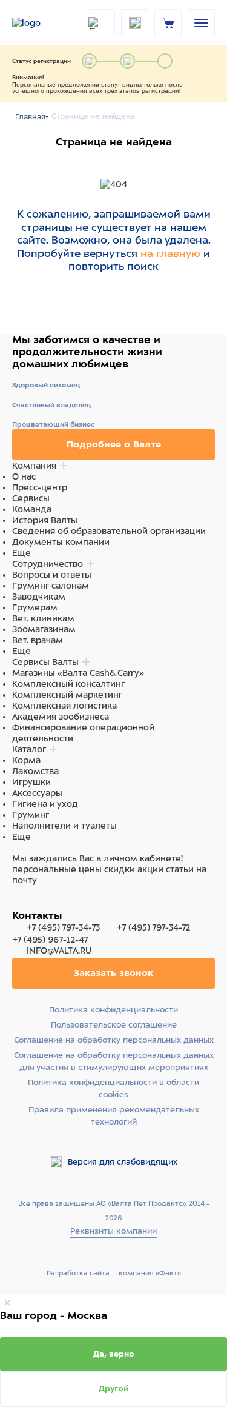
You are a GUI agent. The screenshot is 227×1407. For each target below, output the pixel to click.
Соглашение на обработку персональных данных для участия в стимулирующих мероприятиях (114, 1061)
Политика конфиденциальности (113, 1009)
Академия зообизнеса (60, 716)
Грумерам (35, 607)
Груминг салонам (50, 585)
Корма (26, 760)
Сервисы (31, 498)
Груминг (30, 815)
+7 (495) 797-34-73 (63, 927)
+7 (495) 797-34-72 (153, 927)
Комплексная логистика (64, 705)
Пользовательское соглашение (114, 1024)
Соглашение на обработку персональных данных (114, 1039)
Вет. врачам (37, 640)
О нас (24, 476)
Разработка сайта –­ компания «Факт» (114, 1273)
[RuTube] (19, 903)
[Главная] (42, 23)
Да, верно (113, 1354)
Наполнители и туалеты (64, 825)
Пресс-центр (39, 487)
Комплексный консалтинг (68, 684)
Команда (31, 509)
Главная (30, 117)
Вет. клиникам (43, 618)
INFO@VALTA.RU (57, 950)
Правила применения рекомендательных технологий (113, 1115)
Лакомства (35, 771)
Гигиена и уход (45, 804)
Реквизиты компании (113, 1230)
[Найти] (101, 22)
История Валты (44, 520)
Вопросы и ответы (51, 575)
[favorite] (134, 22)
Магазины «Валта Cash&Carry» (78, 673)
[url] (168, 22)
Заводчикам (38, 596)
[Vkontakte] (47, 903)
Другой (114, 1388)
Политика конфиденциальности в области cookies (113, 1088)
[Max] (34, 903)
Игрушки (31, 782)
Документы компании (61, 542)
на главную (171, 253)
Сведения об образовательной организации (109, 531)
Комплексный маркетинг (67, 695)
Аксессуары (37, 793)
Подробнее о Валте (114, 444)
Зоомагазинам (44, 629)
